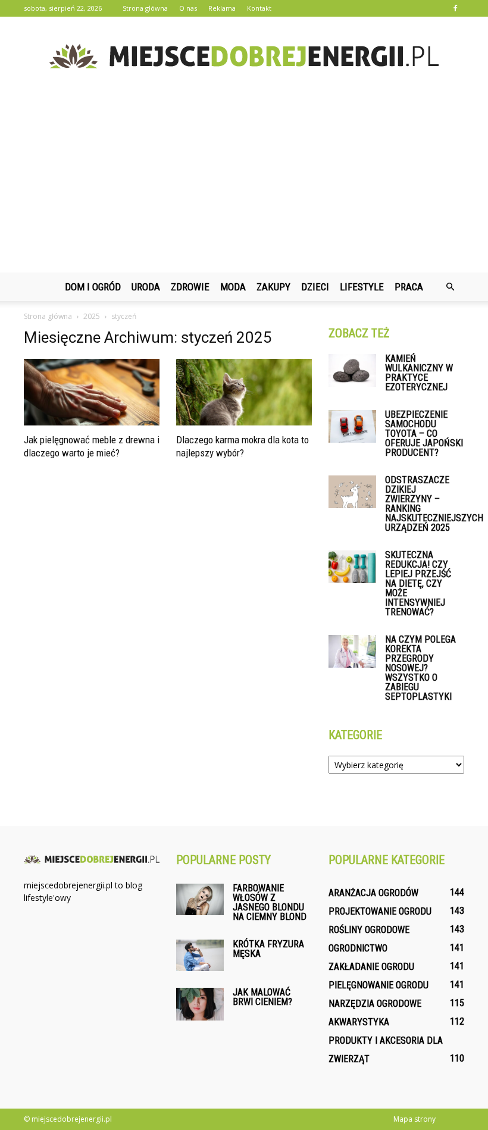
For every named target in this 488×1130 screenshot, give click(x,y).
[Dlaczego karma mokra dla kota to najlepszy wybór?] (244, 392)
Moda (233, 287)
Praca (409, 287)
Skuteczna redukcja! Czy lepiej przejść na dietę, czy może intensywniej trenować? (418, 583)
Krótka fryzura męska (268, 948)
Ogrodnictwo (358, 948)
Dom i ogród (93, 287)
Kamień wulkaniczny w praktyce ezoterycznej (419, 373)
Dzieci (315, 287)
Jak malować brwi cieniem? (262, 997)
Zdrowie (190, 287)
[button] (450, 287)
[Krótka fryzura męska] (200, 955)
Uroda (146, 287)
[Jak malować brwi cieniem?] (200, 1004)
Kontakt (259, 8)
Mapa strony (414, 1119)
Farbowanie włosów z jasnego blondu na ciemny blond (269, 902)
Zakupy (273, 287)
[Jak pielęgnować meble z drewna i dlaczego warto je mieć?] (91, 392)
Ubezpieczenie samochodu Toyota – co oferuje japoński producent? (424, 433)
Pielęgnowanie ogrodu (378, 985)
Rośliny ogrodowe (369, 929)
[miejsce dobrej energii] (244, 56)
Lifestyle (362, 287)
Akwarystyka (359, 1022)
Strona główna (145, 8)
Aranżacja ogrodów (373, 893)
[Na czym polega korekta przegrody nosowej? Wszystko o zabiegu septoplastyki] (352, 651)
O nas (188, 8)
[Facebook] (455, 8)
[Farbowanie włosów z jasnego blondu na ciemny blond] (200, 899)
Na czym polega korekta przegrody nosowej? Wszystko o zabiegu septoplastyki (420, 668)
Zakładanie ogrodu (371, 966)
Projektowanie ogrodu (380, 911)
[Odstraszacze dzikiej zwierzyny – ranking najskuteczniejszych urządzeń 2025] (352, 491)
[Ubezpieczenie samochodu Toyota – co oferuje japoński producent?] (352, 426)
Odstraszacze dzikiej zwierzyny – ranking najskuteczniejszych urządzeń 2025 (434, 503)
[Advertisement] (244, 183)
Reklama (222, 8)
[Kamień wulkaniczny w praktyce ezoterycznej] (352, 370)
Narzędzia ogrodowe (375, 1003)
